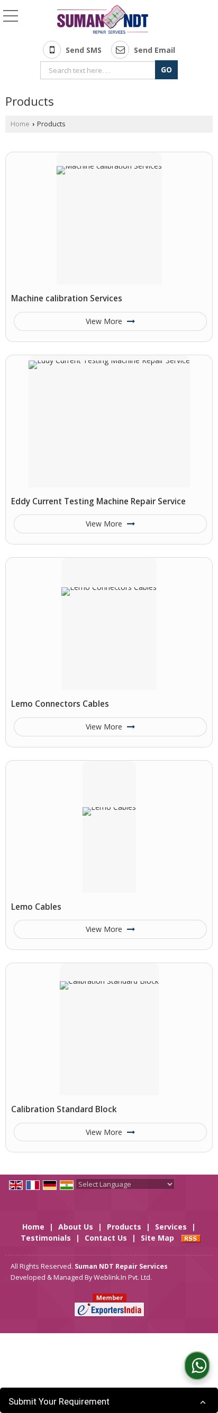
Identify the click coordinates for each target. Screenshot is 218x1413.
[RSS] (191, 1238)
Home (20, 123)
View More (105, 321)
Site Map (157, 1238)
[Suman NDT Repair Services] (102, 20)
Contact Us (106, 1238)
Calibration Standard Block (64, 1109)
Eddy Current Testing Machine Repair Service (98, 501)
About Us (75, 1227)
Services (171, 1227)
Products (124, 1227)
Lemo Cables (36, 906)
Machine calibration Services (66, 298)
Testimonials (46, 1238)
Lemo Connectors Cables (60, 703)
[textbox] (99, 70)
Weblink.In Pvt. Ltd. (123, 1277)
